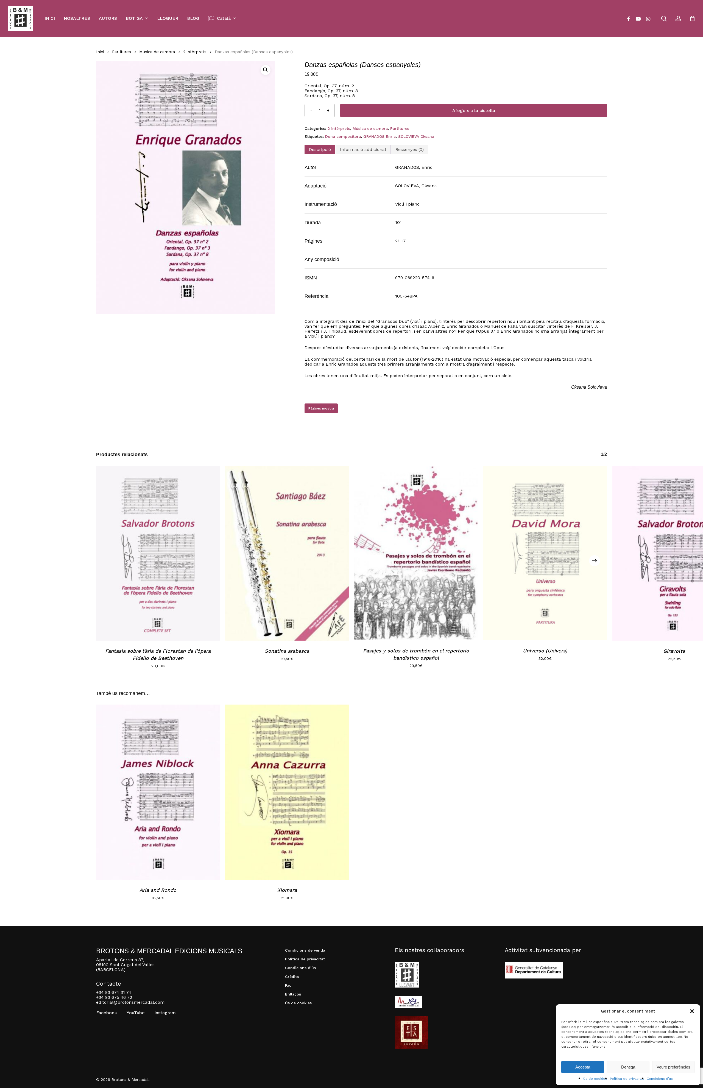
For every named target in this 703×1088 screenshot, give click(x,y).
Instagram (165, 1012)
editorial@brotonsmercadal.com (130, 1002)
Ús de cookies (595, 1079)
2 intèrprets (195, 51)
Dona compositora (343, 136)
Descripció (320, 149)
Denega (628, 1067)
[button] (692, 1011)
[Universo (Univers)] (545, 553)
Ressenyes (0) (409, 149)
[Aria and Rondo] (158, 792)
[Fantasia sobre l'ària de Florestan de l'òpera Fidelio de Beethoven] (158, 553)
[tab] (320, 149)
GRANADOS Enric (379, 136)
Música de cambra (157, 51)
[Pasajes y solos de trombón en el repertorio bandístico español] (416, 553)
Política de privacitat (627, 1079)
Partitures (121, 51)
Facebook (106, 1012)
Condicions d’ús (660, 1079)
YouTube (136, 1012)
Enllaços (293, 994)
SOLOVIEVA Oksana (416, 136)
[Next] (594, 560)
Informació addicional (363, 149)
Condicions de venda (305, 950)
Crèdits (292, 976)
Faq (288, 985)
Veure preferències (673, 1067)
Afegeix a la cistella (473, 110)
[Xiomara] (287, 792)
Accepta (582, 1067)
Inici (100, 51)
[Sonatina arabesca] (287, 553)
